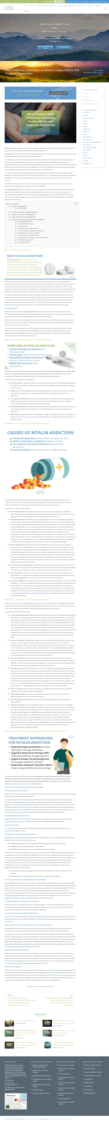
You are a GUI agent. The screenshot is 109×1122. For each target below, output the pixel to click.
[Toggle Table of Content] (75, 203)
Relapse (85, 155)
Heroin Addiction (87, 139)
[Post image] (9, 1023)
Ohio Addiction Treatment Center (26, 1119)
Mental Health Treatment (90, 147)
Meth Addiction (87, 150)
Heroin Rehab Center (64, 1098)
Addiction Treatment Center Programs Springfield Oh (40, 1066)
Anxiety (85, 123)
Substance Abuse (87, 158)
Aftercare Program (38, 1090)
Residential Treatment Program (41, 1075)
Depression (86, 131)
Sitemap (69, 1119)
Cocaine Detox (87, 129)
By (41, 986)
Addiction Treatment (88, 118)
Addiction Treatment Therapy (92, 1065)
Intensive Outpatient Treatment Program (42, 1085)
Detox (84, 134)
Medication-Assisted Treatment (92, 142)
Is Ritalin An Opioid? (25, 242)
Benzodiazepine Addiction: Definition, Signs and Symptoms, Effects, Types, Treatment (27, 1033)
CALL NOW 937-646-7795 (58, 93)
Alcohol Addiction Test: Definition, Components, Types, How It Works (64, 1022)
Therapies (85, 161)
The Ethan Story (89, 100)
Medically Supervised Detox (26, 221)
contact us (17, 1074)
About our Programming (91, 103)
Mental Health (87, 145)
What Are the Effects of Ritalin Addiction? (24, 217)
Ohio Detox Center (53, 1119)
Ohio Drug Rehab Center (42, 1119)
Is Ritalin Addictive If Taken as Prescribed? (29, 233)
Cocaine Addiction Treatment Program (66, 1103)
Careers (87, 96)
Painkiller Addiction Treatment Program (67, 1083)
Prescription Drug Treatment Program (66, 1089)
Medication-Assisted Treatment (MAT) (28, 228)
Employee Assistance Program (41, 1093)
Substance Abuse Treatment (66, 1065)
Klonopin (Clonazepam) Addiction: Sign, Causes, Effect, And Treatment (64, 1044)
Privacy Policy (62, 1119)
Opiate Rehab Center (64, 1074)
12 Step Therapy (89, 1082)
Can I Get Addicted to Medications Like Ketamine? (31, 230)
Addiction (34, 986)
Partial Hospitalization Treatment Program (42, 1080)
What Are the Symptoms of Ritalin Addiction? (25, 212)
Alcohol (85, 121)
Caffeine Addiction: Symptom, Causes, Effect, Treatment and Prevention (27, 1044)
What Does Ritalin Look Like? (26, 240)
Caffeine (85, 126)
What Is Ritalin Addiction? (20, 206)
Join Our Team (48, 1)
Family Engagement (89, 1093)
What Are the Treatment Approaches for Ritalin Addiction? (29, 219)
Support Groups (23, 226)
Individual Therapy (89, 1068)
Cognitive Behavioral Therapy (26, 224)
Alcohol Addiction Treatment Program (66, 1069)
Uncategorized (87, 163)
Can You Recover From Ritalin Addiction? (29, 235)
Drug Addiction (87, 137)
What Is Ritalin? (23, 208)
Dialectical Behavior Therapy (92, 1075)
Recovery (85, 153)
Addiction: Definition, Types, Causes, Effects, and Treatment (64, 1032)
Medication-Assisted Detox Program (40, 1071)
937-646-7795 (9, 1080)
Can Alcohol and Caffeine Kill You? (26, 1020)
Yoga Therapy (88, 1086)
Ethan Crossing (13, 1119)
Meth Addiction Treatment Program (65, 1094)
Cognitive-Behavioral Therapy (93, 1072)
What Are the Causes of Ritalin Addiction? (24, 214)
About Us (87, 93)
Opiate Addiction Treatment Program (66, 1078)
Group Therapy (88, 1079)
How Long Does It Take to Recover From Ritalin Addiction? (33, 237)
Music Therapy (88, 1089)
